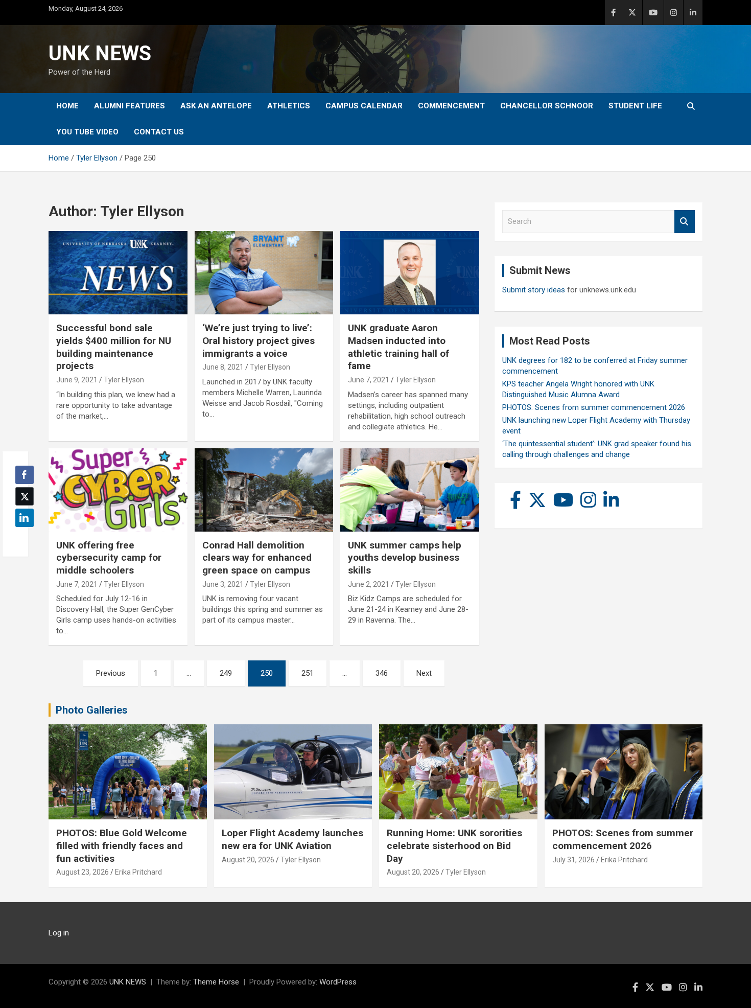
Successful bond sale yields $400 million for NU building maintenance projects (113, 347)
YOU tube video (87, 131)
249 (226, 673)
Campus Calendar (364, 105)
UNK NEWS (100, 53)
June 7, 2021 (368, 380)
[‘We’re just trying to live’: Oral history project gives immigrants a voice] (264, 273)
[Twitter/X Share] (24, 496)
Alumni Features (129, 105)
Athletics (288, 105)
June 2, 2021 (368, 584)
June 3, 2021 (223, 584)
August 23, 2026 (82, 872)
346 (381, 673)
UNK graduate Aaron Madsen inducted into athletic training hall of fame (398, 347)
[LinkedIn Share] (24, 518)
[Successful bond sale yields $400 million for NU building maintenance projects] (117, 273)
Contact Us (159, 131)
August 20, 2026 (248, 860)
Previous (110, 673)
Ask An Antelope (216, 105)
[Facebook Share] (24, 475)
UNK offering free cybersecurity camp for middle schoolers (108, 557)
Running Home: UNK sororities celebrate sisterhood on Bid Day (454, 845)
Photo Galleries (92, 710)
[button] (21, 538)
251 (307, 673)
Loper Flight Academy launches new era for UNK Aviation (292, 839)
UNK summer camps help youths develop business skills (404, 557)
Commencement (451, 105)
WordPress (338, 982)
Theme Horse (216, 982)
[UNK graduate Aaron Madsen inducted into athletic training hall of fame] (410, 273)
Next (424, 673)
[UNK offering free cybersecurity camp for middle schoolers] (117, 490)
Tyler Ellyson (124, 380)
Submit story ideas (533, 289)
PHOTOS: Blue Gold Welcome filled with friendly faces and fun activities (121, 845)
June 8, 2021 (223, 367)
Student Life (635, 105)
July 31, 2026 (573, 860)
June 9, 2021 (77, 380)
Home (67, 105)
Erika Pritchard (138, 872)
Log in (59, 932)
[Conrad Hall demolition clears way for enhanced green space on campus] (264, 490)
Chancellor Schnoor (546, 105)
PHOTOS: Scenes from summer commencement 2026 (593, 407)
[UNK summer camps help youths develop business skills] (410, 490)
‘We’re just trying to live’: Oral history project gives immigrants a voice (258, 340)
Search (684, 221)
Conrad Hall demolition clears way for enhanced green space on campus (257, 557)
